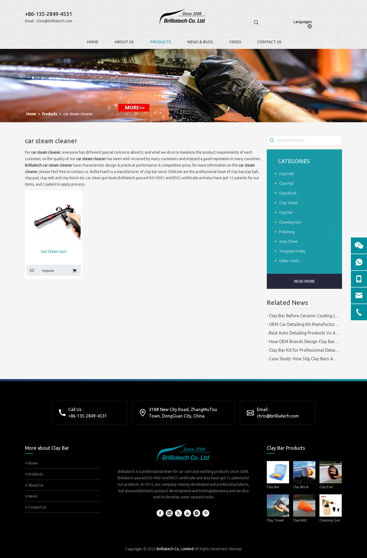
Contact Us (36, 507)
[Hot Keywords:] (256, 22)
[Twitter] (178, 513)
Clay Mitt (286, 174)
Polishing (286, 232)
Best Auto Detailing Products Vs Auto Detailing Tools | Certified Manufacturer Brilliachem (304, 332)
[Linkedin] (169, 513)
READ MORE (304, 281)
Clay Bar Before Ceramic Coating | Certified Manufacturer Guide (304, 315)
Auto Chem (288, 241)
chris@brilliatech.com (54, 21)
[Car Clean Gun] (54, 218)
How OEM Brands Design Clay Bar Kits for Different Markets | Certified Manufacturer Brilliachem (304, 341)
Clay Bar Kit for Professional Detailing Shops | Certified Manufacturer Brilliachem (304, 350)
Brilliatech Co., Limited (175, 549)
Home (32, 463)
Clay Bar (286, 212)
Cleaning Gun (290, 222)
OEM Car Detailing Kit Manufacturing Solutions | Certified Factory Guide (304, 324)
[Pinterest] (205, 513)
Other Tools (289, 261)
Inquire (48, 270)
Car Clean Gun (53, 251)
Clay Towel (288, 203)
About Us (35, 485)
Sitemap (235, 549)
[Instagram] (196, 513)
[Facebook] (160, 513)
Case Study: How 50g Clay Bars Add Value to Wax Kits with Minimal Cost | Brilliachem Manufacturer (304, 358)
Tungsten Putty (292, 251)
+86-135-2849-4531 (87, 415)
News (32, 496)
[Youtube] (187, 513)
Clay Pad (286, 183)
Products (35, 474)
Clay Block (288, 193)
